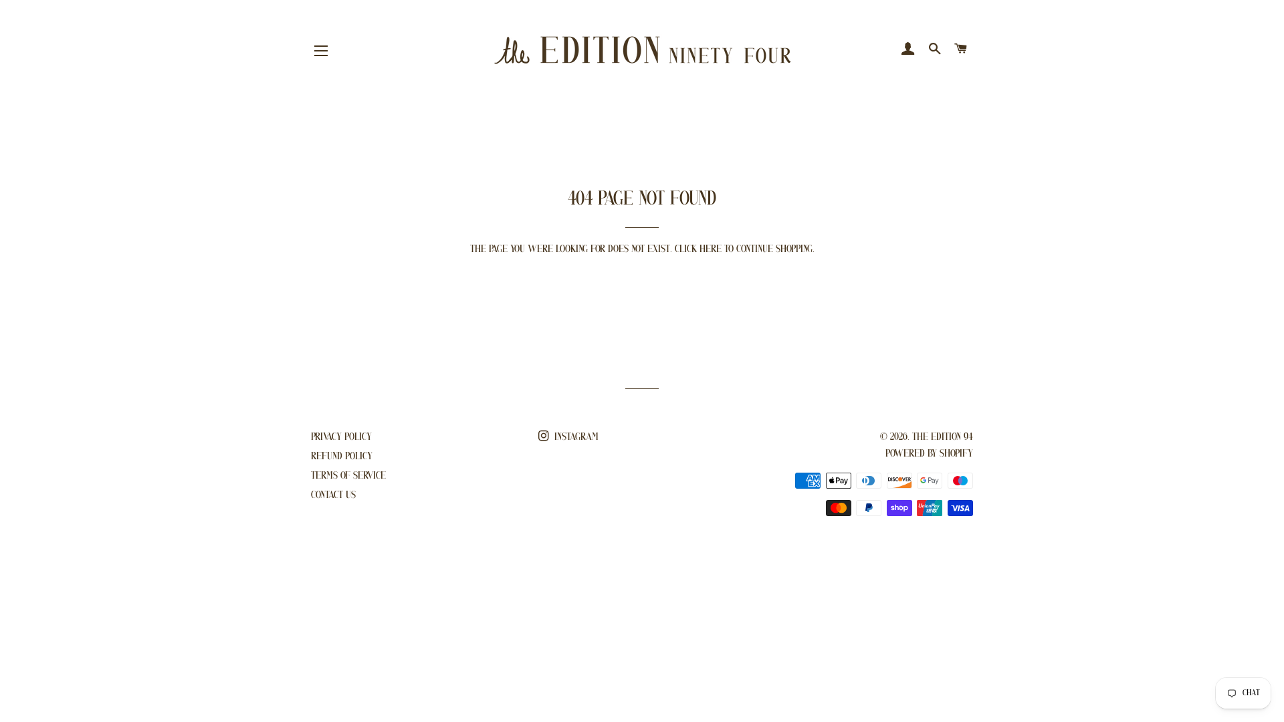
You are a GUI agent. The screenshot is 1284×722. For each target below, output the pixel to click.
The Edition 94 (942, 437)
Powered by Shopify (929, 454)
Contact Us (333, 495)
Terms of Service (348, 476)
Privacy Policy (341, 437)
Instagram (575, 437)
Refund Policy (341, 456)
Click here (698, 249)
